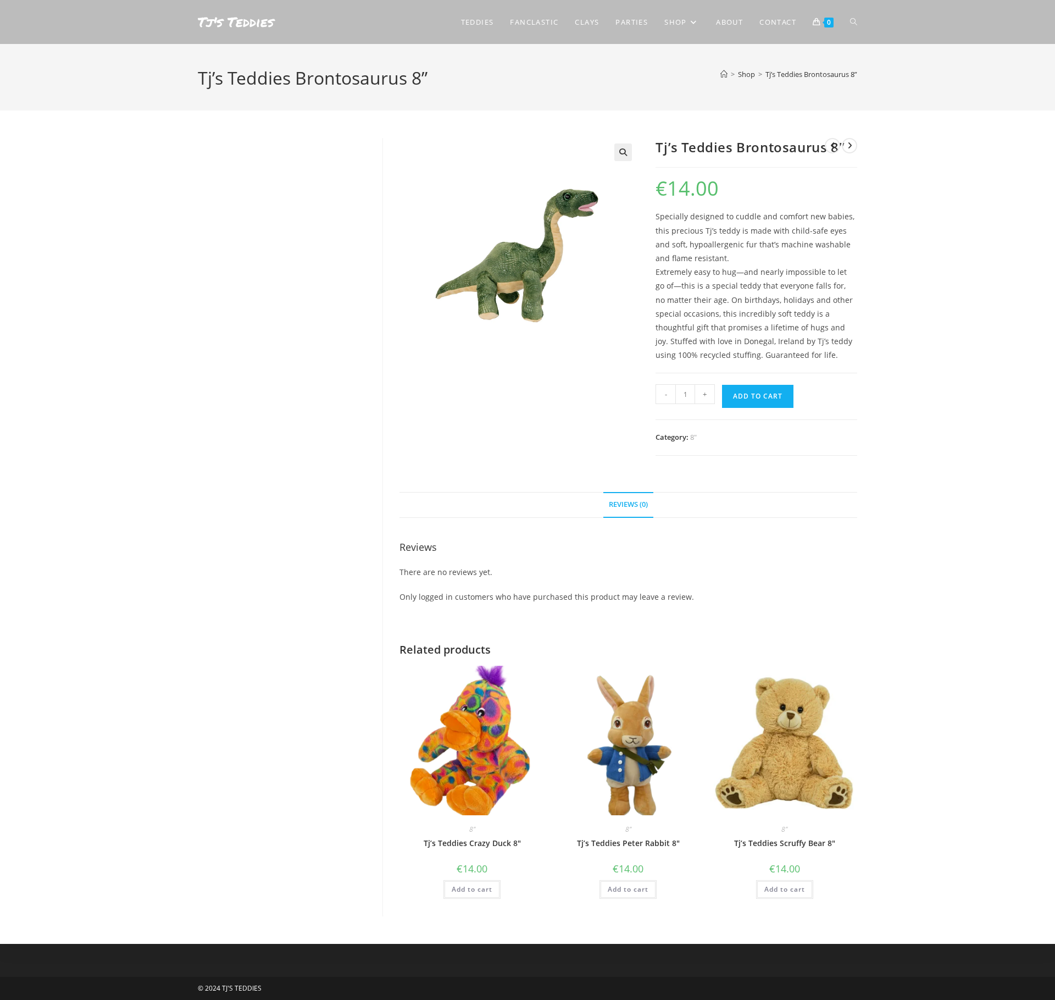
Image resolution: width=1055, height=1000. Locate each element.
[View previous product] (832, 145)
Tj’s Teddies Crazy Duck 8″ (472, 843)
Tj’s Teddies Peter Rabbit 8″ (628, 843)
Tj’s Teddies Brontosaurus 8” (811, 74)
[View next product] (849, 145)
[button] (623, 152)
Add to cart (757, 396)
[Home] (724, 74)
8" (693, 437)
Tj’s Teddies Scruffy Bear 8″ (784, 843)
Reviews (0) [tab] (628, 504)
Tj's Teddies (236, 21)
